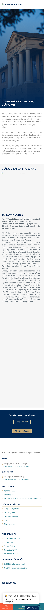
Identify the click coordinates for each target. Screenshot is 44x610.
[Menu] (41, 4)
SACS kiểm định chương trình (14, 564)
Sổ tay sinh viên (9, 524)
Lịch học (7, 520)
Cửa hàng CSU (9, 495)
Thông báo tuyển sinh (11, 509)
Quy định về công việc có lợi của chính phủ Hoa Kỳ (22, 498)
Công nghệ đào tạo (11, 516)
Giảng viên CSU (9, 491)
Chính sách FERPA (10, 550)
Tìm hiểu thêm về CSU (12, 539)
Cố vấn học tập (9, 513)
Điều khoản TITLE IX (11, 554)
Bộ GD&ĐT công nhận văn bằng (15, 568)
